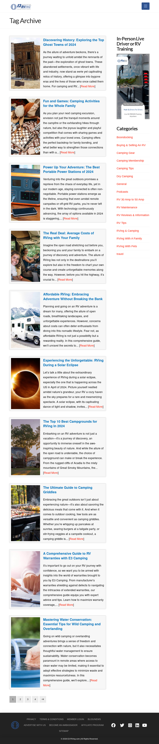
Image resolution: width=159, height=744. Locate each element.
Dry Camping (125, 176)
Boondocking (125, 137)
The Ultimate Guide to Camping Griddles (67, 489)
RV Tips (121, 222)
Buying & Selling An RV (131, 145)
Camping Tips (125, 168)
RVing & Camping (128, 230)
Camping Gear (126, 152)
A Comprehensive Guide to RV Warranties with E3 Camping (67, 555)
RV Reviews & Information (133, 215)
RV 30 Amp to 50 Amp (130, 199)
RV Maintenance (127, 207)
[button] (146, 6)
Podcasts (122, 191)
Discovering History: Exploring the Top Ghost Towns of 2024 (73, 42)
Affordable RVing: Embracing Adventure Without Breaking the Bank (73, 296)
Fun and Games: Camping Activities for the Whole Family (71, 103)
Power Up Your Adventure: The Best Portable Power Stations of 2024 (71, 169)
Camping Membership (130, 160)
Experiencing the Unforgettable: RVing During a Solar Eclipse (73, 362)
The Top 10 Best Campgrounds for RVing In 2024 (70, 423)
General (122, 184)
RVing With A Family (129, 238)
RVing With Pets (127, 246)
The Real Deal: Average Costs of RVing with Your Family (68, 235)
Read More (88, 86)
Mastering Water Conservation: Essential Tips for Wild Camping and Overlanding (72, 624)
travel (120, 254)
